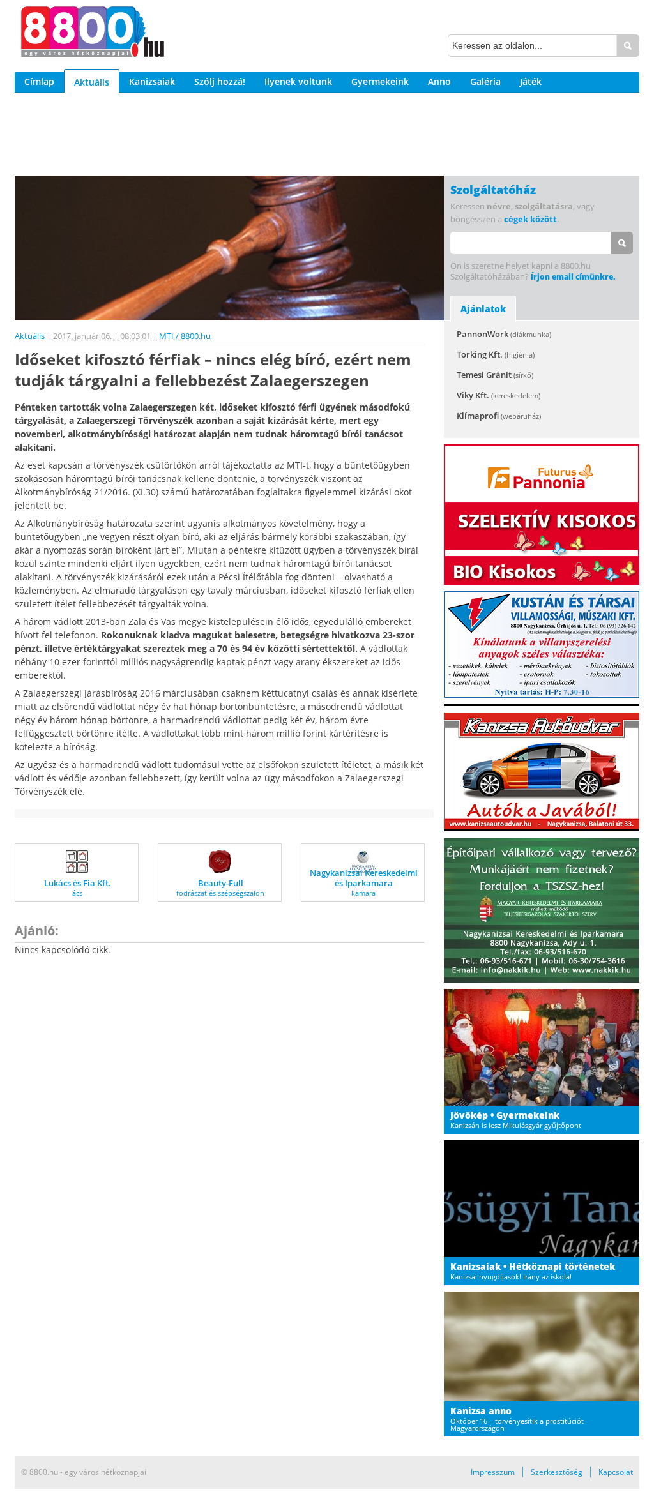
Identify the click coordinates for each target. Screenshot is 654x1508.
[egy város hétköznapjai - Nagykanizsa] (92, 33)
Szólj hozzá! (219, 81)
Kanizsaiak (152, 81)
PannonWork (504, 334)
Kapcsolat (615, 1472)
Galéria (485, 81)
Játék (531, 81)
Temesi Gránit (495, 375)
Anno (439, 81)
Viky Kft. (498, 395)
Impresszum (493, 1472)
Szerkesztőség (556, 1472)
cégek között (530, 219)
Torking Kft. (496, 354)
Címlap (39, 81)
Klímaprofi (499, 415)
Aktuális (91, 82)
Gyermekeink (380, 81)
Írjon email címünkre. (573, 276)
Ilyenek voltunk (298, 81)
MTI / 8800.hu (185, 336)
